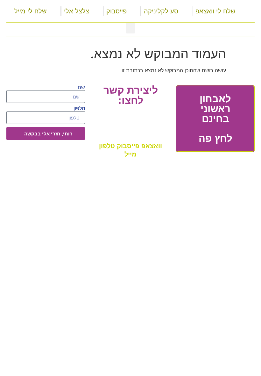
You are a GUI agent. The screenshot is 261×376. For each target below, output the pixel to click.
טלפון (79, 108)
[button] (130, 28)
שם (81, 87)
